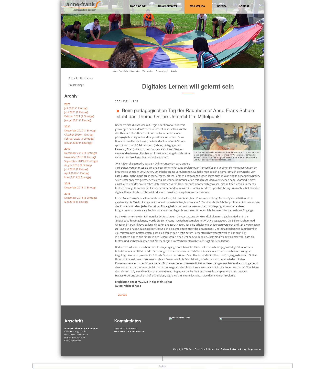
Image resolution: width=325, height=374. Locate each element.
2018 (67, 183)
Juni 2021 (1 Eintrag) (76, 112)
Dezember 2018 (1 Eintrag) (79, 187)
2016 (67, 193)
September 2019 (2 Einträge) (81, 161)
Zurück (122, 294)
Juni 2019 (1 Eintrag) (76, 169)
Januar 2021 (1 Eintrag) (77, 120)
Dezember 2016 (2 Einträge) (80, 197)
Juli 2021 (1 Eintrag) (75, 108)
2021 (67, 104)
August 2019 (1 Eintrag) (78, 165)
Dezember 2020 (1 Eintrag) (79, 130)
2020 (67, 126)
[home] (81, 5)
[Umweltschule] (179, 318)
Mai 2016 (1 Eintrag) (76, 201)
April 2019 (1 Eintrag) (76, 173)
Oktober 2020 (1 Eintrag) (78, 134)
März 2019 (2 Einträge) (77, 177)
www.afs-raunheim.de (132, 331)
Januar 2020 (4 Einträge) (78, 142)
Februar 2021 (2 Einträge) (79, 116)
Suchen (162, 366)
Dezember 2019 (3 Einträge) (80, 153)
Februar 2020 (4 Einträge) (79, 138)
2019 (67, 148)
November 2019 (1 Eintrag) (80, 157)
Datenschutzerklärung (233, 349)
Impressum (254, 349)
